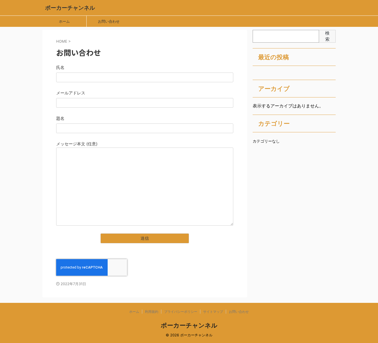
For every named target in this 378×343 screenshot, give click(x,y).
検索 (327, 36)
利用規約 (151, 312)
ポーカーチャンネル (70, 7)
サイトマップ (213, 312)
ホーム (64, 21)
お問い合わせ (109, 21)
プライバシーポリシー (180, 312)
